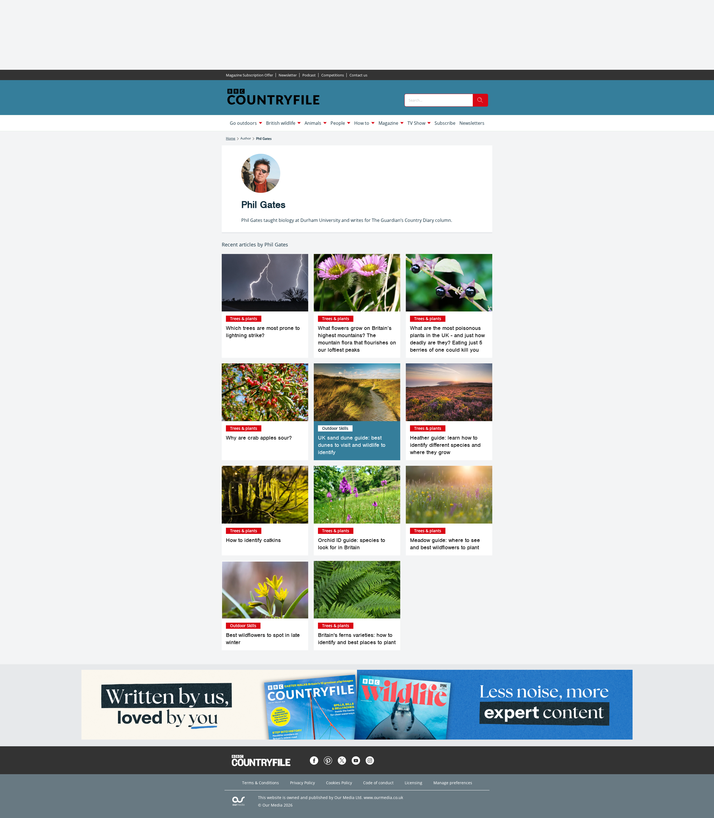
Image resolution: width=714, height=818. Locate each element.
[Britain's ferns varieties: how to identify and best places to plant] (357, 590)
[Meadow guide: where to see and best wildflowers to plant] (449, 495)
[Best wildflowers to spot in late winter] (265, 590)
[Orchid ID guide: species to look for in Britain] (357, 495)
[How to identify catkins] (265, 495)
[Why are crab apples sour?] (265, 392)
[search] (480, 100)
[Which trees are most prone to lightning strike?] (265, 283)
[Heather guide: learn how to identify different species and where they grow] (449, 392)
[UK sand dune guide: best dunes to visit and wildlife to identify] (357, 392)
